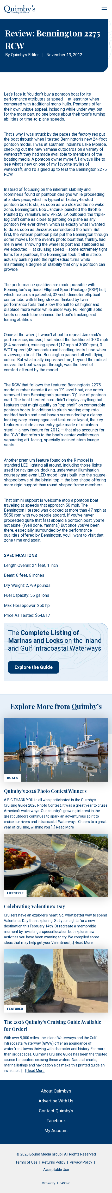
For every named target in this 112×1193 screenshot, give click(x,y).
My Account (56, 1130)
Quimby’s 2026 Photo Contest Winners (45, 791)
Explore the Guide (34, 667)
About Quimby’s (56, 1091)
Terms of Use (26, 1162)
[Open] (104, 9)
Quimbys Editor (25, 54)
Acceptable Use (56, 1169)
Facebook (56, 1120)
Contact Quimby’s (56, 1110)
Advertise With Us (56, 1100)
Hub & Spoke (63, 1183)
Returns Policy (53, 1162)
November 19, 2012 (64, 54)
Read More (65, 827)
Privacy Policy (81, 1162)
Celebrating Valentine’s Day (34, 906)
